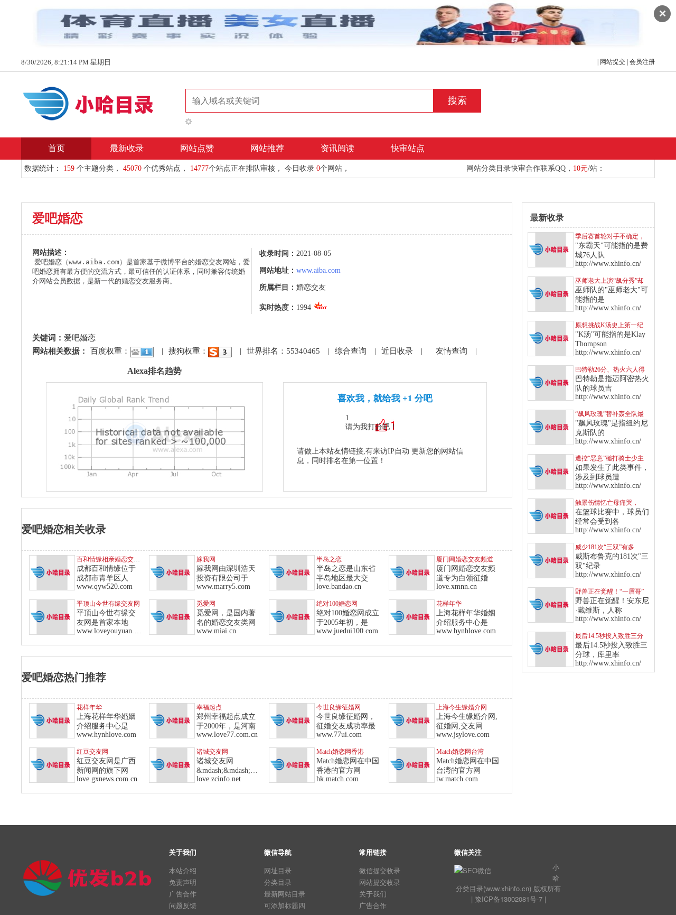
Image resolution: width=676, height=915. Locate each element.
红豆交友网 (92, 751)
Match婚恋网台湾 (460, 751)
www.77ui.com (339, 734)
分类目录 (278, 882)
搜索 (457, 100)
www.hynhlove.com (466, 631)
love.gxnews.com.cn (107, 779)
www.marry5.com (223, 586)
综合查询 (351, 351)
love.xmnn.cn (456, 586)
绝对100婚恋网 (337, 603)
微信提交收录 (379, 870)
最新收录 (127, 148)
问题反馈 (182, 905)
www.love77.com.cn (227, 734)
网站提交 (612, 62)
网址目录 (278, 870)
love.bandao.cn (338, 586)
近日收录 (397, 351)
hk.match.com (337, 779)
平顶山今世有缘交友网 (108, 603)
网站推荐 (267, 148)
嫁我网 (205, 559)
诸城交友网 (212, 751)
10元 (580, 168)
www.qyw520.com (105, 586)
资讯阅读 (337, 148)
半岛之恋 (329, 559)
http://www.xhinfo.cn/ (608, 263)
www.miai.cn (216, 631)
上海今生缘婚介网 (461, 707)
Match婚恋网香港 (340, 751)
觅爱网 (205, 603)
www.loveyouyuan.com (112, 631)
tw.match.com (457, 779)
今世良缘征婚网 (338, 707)
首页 (56, 148)
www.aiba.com (318, 270)
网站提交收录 (379, 882)
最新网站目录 (284, 894)
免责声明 (182, 882)
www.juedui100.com (347, 631)
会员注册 (642, 62)
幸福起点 (209, 707)
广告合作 (182, 894)
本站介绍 (182, 870)
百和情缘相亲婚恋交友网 (111, 559)
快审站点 (408, 148)
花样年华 (449, 603)
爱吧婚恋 (80, 338)
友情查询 (451, 351)
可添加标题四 (284, 905)
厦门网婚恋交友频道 (464, 559)
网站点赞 (197, 148)
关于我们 (373, 894)
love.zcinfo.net (218, 779)
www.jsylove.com (463, 734)
